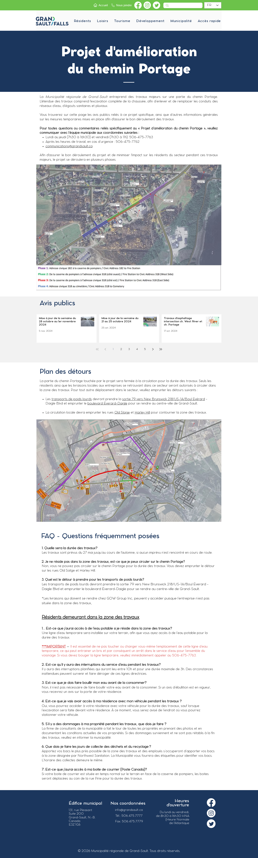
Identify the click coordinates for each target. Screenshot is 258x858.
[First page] (97, 349)
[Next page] (152, 349)
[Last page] (160, 349)
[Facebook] (138, 5)
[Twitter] (156, 5)
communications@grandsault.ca (69, 146)
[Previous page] (105, 349)
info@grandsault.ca (129, 810)
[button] (82, 21)
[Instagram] (147, 5)
